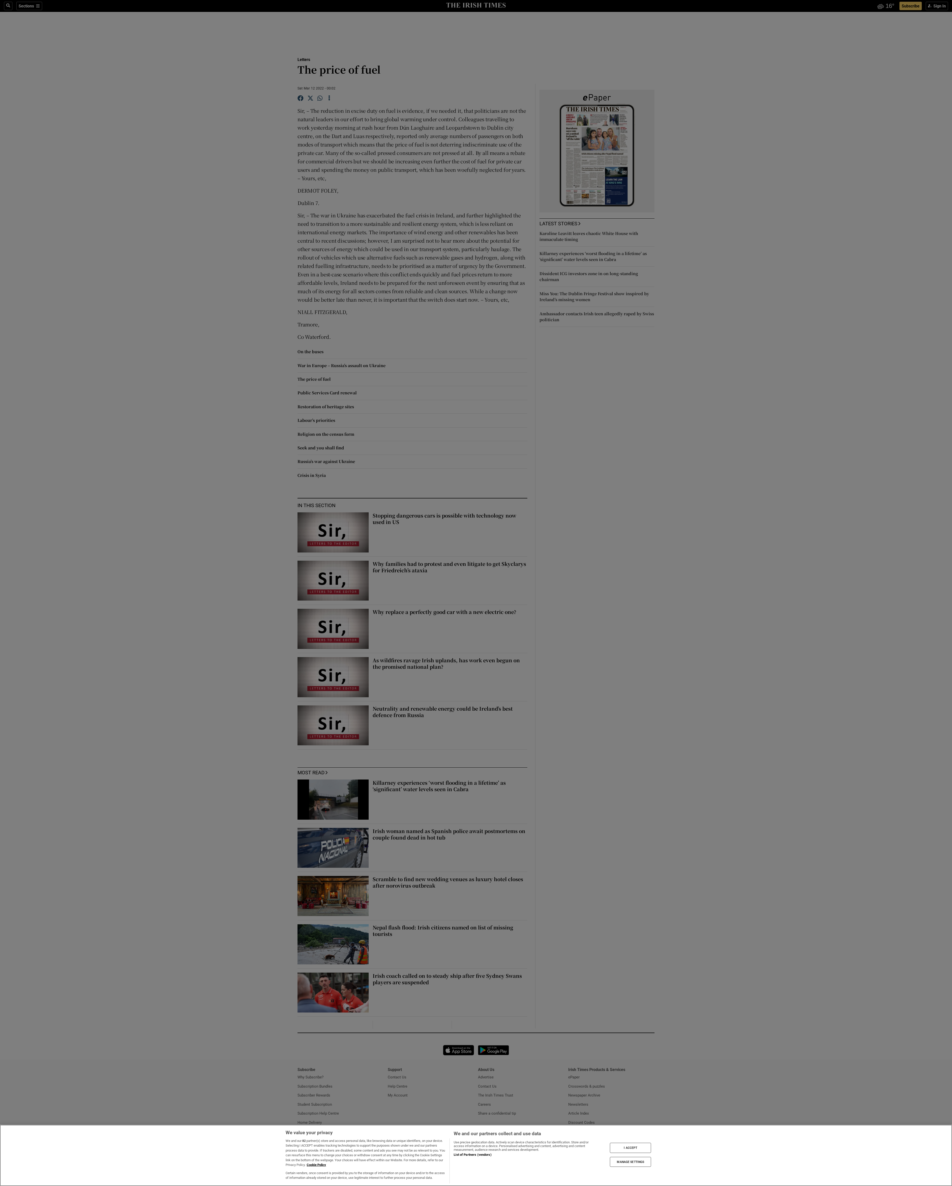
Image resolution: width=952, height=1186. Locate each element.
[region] (476, 1155)
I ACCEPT (630, 1148)
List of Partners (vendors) (472, 1155)
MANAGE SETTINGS (630, 1161)
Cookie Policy (316, 1165)
